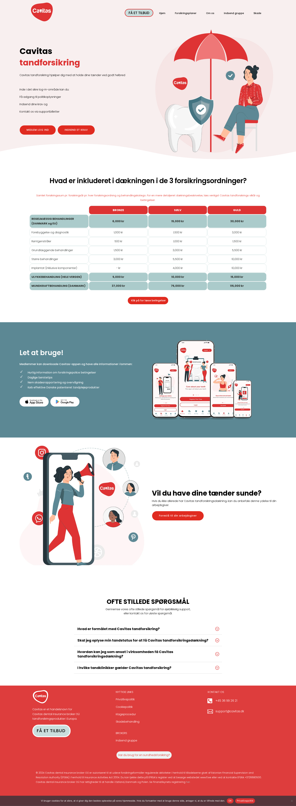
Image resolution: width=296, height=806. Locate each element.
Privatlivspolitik (125, 699)
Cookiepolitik (124, 707)
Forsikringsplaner (185, 13)
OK (230, 800)
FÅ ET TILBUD (139, 12)
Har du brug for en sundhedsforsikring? (144, 755)
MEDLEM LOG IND (38, 130)
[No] (291, 801)
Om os (210, 13)
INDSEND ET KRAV (76, 130)
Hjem (162, 13)
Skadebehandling (127, 722)
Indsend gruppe (234, 13)
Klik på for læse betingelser (148, 300)
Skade (257, 13)
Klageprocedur (126, 714)
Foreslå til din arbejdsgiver (178, 515)
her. (188, 782)
